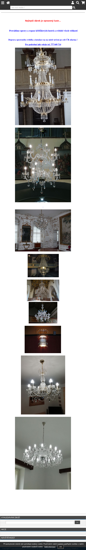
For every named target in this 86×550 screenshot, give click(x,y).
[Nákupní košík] (83, 3)
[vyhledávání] (77, 3)
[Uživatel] (72, 3)
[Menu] (2, 3)
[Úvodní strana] (8, 3)
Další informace (49, 547)
